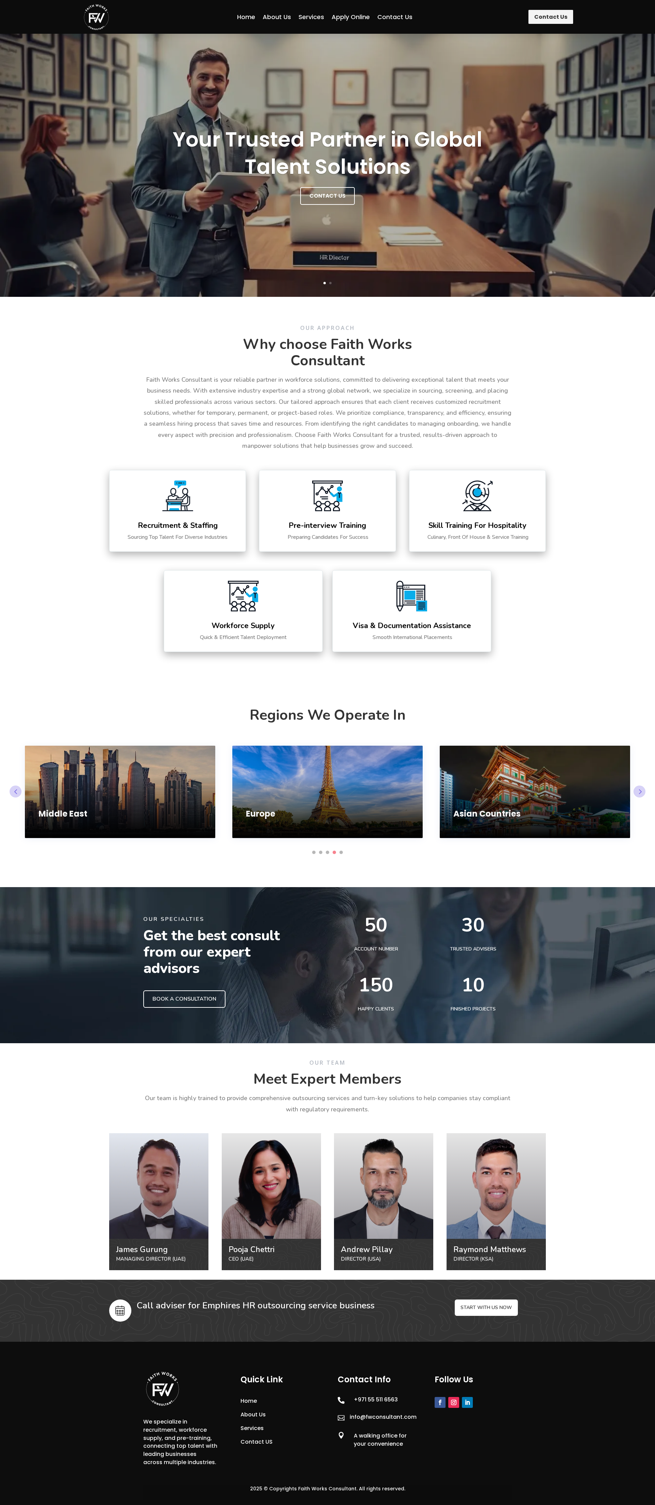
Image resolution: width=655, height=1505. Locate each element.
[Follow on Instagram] (453, 1402)
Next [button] (639, 791)
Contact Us (394, 17)
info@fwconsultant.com (383, 1417)
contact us (327, 196)
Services (311, 17)
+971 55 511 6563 (376, 1399)
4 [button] (334, 852)
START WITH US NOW (486, 1307)
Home (246, 17)
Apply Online (351, 17)
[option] (120, 792)
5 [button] (341, 852)
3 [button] (327, 852)
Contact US (257, 1442)
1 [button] (314, 852)
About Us (277, 17)
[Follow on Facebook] (440, 1402)
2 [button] (320, 852)
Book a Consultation (184, 999)
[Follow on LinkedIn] (467, 1402)
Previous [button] (15, 791)
